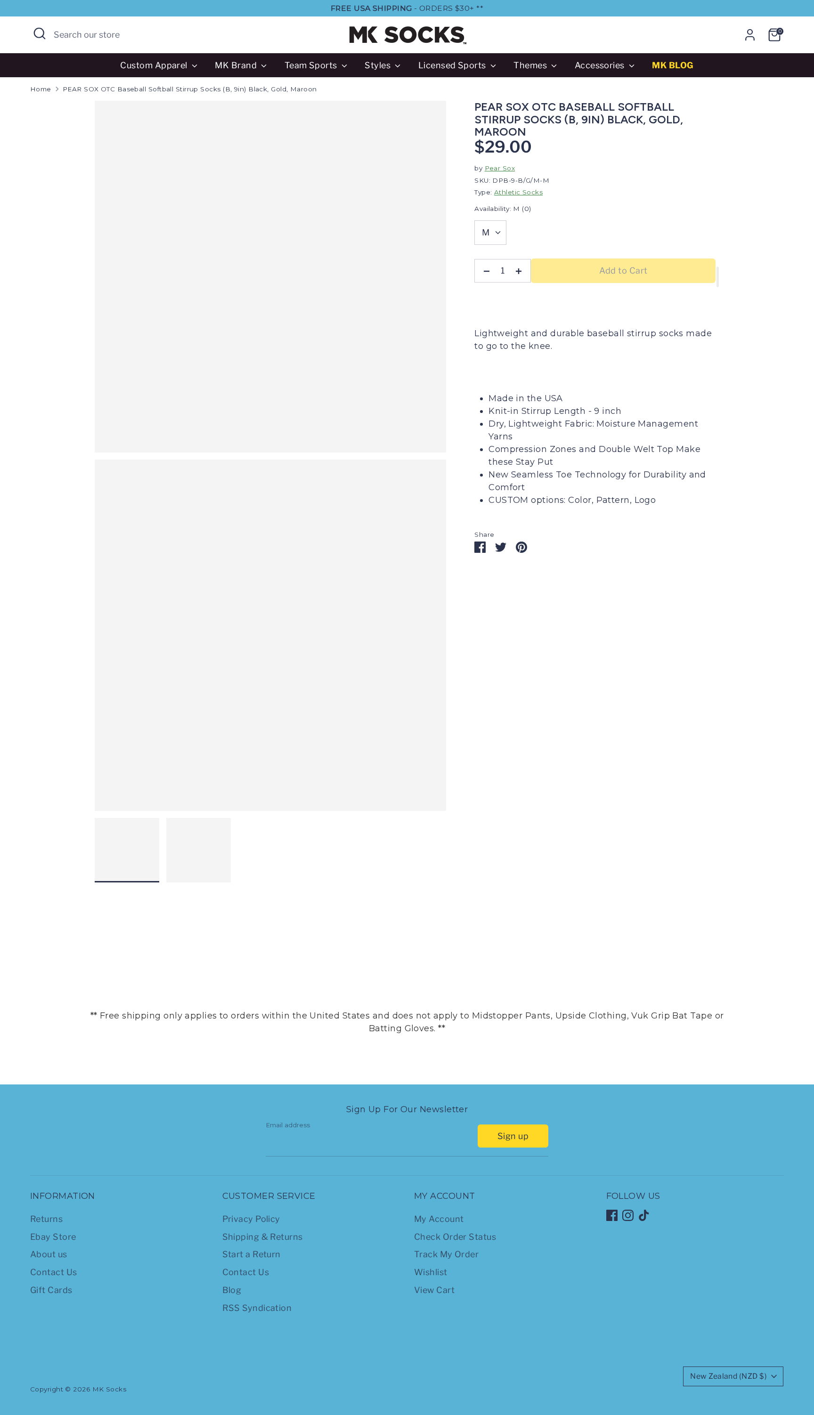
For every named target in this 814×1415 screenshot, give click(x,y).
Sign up (513, 1136)
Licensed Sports (453, 65)
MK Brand (237, 65)
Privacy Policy (251, 1219)
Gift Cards (51, 1290)
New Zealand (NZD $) (728, 1376)
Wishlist (431, 1272)
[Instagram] (628, 1215)
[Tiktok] (644, 1215)
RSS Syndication (257, 1308)
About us (48, 1254)
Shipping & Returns (262, 1237)
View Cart (434, 1290)
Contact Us (53, 1272)
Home (40, 89)
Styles (378, 65)
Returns (46, 1219)
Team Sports (312, 65)
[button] (717, 277)
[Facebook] (612, 1215)
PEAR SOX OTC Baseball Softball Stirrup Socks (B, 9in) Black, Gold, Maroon (190, 89)
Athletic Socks (518, 192)
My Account (439, 1219)
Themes (531, 65)
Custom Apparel (154, 65)
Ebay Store (53, 1237)
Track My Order (446, 1254)
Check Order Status (455, 1237)
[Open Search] (39, 33)
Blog (232, 1290)
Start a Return (251, 1254)
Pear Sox (500, 168)
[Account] (750, 34)
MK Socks (109, 1389)
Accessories (601, 65)
